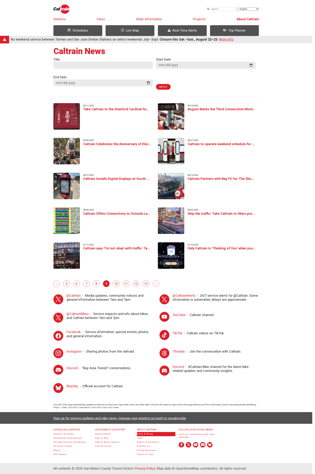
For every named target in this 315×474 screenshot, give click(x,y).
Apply (163, 87)
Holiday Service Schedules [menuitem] (69, 442)
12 (136, 284)
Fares (101, 19)
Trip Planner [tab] (237, 30)
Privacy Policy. (145, 468)
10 (116, 284)
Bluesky (72, 386)
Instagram (74, 351)
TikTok (177, 333)
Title (56, 59)
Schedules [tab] (80, 30)
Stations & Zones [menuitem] (63, 434)
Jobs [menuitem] (140, 438)
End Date (60, 77)
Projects (199, 19)
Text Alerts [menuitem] (60, 454)
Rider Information (149, 19)
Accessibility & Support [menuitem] (110, 429)
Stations (59, 19)
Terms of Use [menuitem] (145, 454)
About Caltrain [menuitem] (146, 429)
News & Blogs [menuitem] (145, 434)
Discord (72, 368)
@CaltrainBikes (78, 314)
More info (226, 39)
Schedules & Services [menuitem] (66, 429)
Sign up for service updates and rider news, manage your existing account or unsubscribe (119, 418)
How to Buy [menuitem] (101, 438)
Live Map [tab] (132, 30)
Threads (179, 351)
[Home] (61, 9)
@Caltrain (74, 295)
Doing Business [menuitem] (146, 450)
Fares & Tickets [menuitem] (62, 446)
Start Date (163, 59)
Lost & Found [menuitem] (103, 446)
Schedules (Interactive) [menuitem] (67, 438)
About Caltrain (248, 19)
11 (126, 284)
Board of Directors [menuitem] (148, 442)
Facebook (74, 332)
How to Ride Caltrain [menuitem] (107, 442)
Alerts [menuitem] (57, 450)
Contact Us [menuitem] (143, 446)
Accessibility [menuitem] (103, 434)
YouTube (179, 315)
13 (146, 284)
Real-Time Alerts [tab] (184, 30)
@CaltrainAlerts (184, 295)
